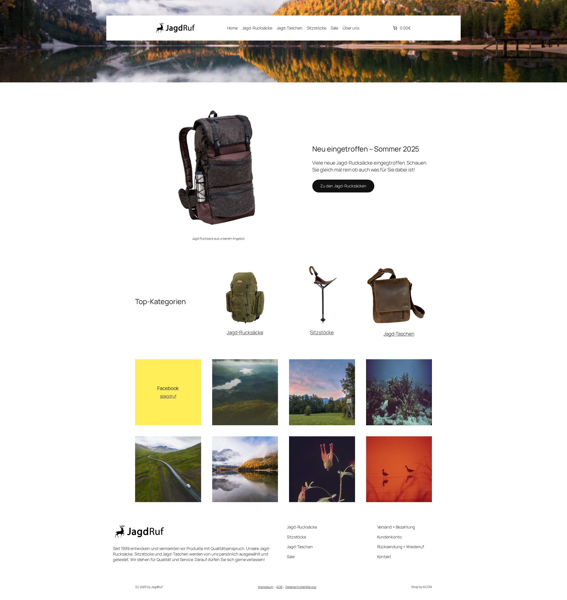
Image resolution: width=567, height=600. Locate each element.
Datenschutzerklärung (300, 587)
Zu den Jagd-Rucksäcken (343, 185)
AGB (279, 587)
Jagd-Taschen (399, 333)
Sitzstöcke (322, 332)
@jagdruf (168, 396)
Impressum (265, 587)
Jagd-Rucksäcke (245, 332)
